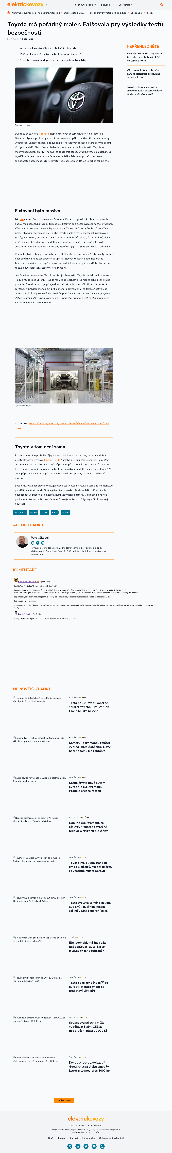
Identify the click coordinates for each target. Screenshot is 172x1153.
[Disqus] (86, 608)
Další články (64, 1100)
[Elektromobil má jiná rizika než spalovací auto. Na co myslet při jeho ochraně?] (39, 951)
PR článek (73, 937)
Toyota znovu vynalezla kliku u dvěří (107, 12)
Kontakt (74, 1138)
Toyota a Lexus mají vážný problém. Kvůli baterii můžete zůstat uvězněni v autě (144, 90)
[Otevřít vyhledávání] (162, 5)
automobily (20, 512)
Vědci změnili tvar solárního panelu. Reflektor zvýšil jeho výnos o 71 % (143, 74)
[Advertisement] (64, 184)
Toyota (65, 512)
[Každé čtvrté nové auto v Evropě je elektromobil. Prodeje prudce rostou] (39, 791)
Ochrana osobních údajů (111, 1138)
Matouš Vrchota (75, 817)
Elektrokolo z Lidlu (74, 12)
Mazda (47, 460)
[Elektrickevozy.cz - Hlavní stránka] (25, 4)
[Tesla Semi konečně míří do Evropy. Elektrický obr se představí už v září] (39, 991)
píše (21, 219)
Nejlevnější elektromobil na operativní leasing (36, 12)
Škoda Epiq (137, 12)
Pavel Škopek (12, 39)
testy (55, 512)
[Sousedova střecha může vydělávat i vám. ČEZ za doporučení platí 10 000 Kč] (39, 1031)
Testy (150, 12)
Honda (56, 460)
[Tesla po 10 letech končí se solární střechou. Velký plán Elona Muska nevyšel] (39, 711)
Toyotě (45, 133)
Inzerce (61, 1138)
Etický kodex (88, 1138)
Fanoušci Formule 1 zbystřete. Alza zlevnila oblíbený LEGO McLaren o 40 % (144, 57)
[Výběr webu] (47, 4)
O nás (51, 1138)
